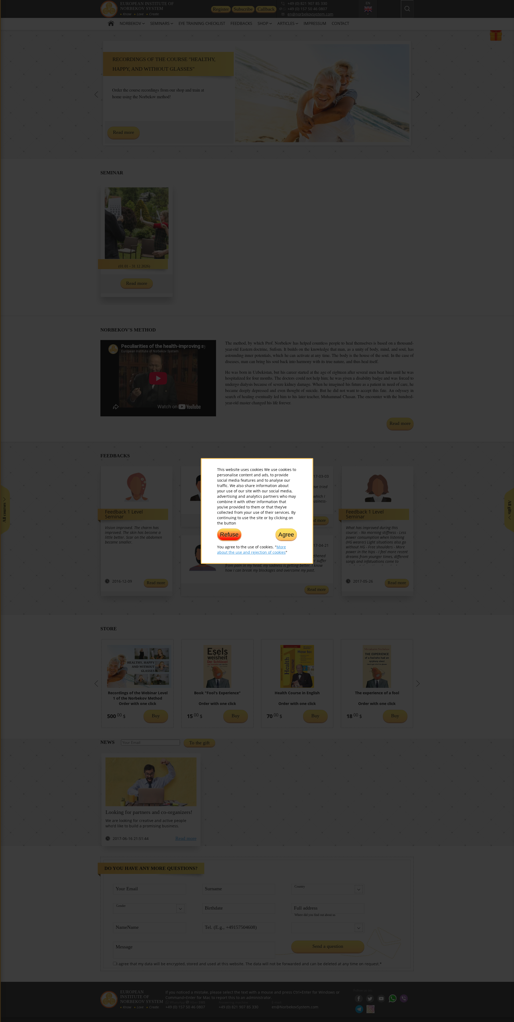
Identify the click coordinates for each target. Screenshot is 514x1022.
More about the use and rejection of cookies (251, 549)
